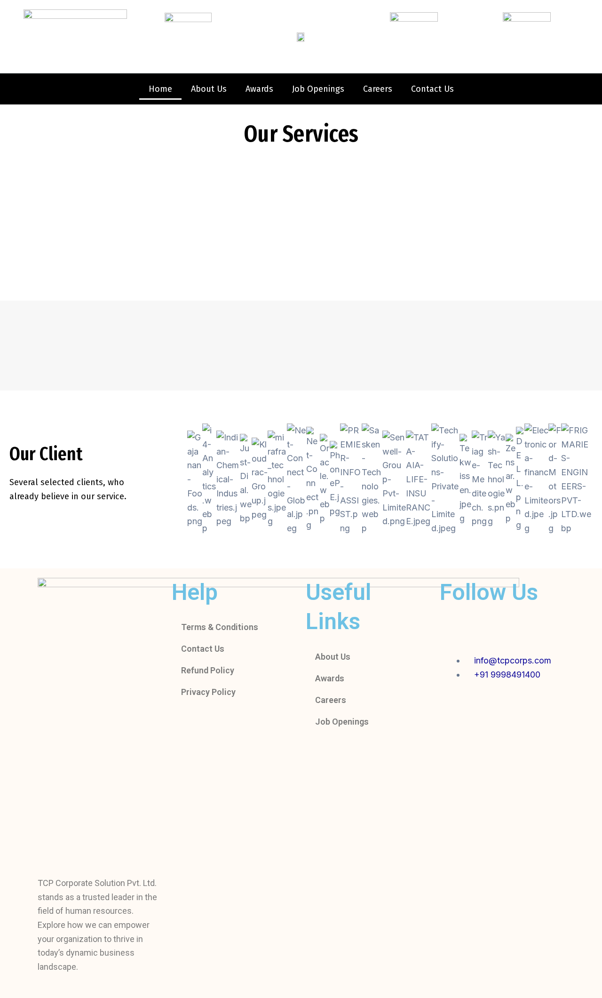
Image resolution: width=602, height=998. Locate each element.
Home (160, 89)
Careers (377, 89)
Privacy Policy (208, 692)
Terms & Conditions (219, 627)
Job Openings (318, 89)
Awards (259, 89)
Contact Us (432, 89)
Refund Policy (207, 670)
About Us (209, 89)
